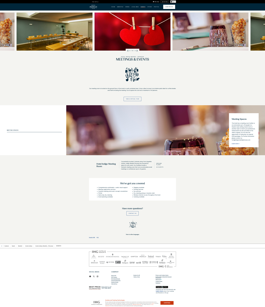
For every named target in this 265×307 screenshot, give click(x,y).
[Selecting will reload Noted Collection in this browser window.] (151, 256)
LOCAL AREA (135, 6)
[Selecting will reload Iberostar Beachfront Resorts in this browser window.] (94, 262)
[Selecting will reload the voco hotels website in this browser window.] (158, 256)
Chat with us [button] (95, 1)
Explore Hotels (114, 282)
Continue (167, 302)
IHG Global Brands (115, 278)
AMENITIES (120, 6)
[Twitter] (93, 276)
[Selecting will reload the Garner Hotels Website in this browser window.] (132, 262)
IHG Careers (114, 277)
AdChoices (158, 279)
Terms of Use (136, 276)
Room (113, 6)
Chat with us (114, 283)
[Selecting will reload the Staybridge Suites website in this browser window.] (154, 262)
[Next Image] (136, 51)
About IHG (113, 275)
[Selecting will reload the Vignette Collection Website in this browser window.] (125, 256)
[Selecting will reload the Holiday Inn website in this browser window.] (125, 262)
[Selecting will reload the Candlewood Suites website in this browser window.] (170, 262)
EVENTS (143, 6)
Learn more (235, 143)
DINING (127, 6)
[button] (173, 2)
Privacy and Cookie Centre (162, 275)
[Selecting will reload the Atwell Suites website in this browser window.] (145, 262)
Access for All (136, 275)
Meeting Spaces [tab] (12, 130)
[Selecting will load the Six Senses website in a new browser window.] (93, 256)
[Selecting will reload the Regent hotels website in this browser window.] (101, 256)
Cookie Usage (159, 281)
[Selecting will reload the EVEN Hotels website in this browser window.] (110, 262)
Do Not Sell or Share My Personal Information (163, 277)
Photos (156, 6)
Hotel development (116, 280)
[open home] (2, 245)
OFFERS (149, 6)
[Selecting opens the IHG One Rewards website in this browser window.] (166, 266)
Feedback (158, 283)
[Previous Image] (129, 51)
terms (153, 303)
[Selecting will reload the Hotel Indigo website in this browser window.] (143, 256)
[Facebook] (90, 276)
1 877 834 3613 (106, 288)
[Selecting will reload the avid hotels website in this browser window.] (138, 262)
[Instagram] (97, 276)
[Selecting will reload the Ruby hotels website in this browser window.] (164, 256)
